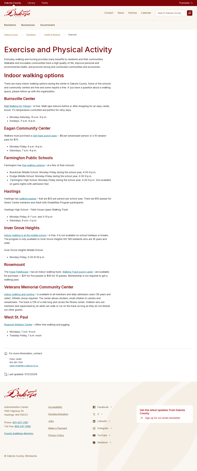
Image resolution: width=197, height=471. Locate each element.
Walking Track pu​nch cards (77, 271)
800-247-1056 (23, 426)
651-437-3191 (20, 422)
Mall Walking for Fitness (17, 106)
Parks (45, 2)
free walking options (33, 165)
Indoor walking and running (19, 294)
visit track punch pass (45, 135)
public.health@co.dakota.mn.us (24, 365)
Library (31, 2)
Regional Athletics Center (18, 324)
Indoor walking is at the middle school (25, 235)
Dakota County (12, 2)
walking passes (27, 198)
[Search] (189, 13)
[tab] (11, 25)
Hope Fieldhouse (18, 271)
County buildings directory (18, 433)
